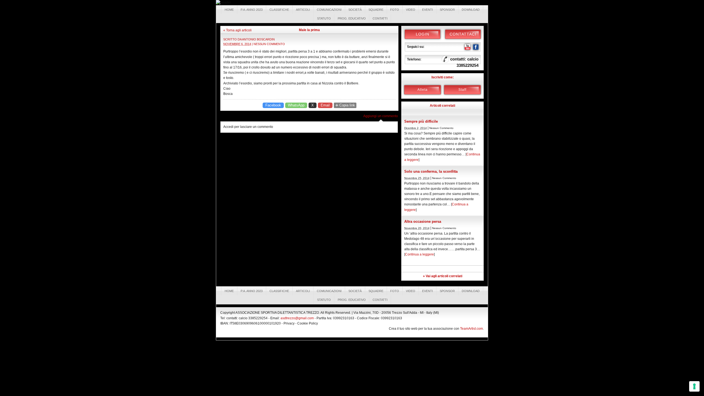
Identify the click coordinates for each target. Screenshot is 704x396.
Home (229, 9)
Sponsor (447, 9)
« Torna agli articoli (237, 30)
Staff (462, 90)
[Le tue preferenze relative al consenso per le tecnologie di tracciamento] (694, 386)
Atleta (422, 90)
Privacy (289, 323)
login (422, 34)
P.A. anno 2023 (252, 9)
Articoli (303, 9)
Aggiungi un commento (380, 116)
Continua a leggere (419, 254)
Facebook (273, 105)
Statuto (324, 18)
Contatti (380, 18)
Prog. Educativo (352, 18)
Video (410, 9)
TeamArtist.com (471, 329)
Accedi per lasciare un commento (248, 127)
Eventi (427, 9)
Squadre (376, 9)
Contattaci (463, 34)
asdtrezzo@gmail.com (297, 318)
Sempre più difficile (421, 121)
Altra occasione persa (422, 221)
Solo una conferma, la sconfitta (431, 171)
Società (355, 9)
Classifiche (279, 9)
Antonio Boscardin (258, 39)
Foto (394, 9)
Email (325, 105)
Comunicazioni (329, 9)
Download (471, 9)
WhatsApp (296, 105)
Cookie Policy (307, 323)
